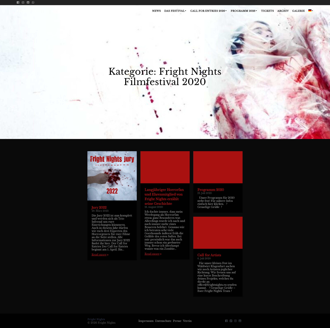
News (156, 11)
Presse (177, 320)
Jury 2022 (99, 207)
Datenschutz (163, 320)
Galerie (298, 11)
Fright (31, 11)
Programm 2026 (243, 11)
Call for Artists (209, 255)
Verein (187, 320)
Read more (99, 254)
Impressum (146, 320)
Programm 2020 (210, 190)
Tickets (267, 11)
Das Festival (174, 11)
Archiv (283, 11)
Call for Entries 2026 (207, 11)
